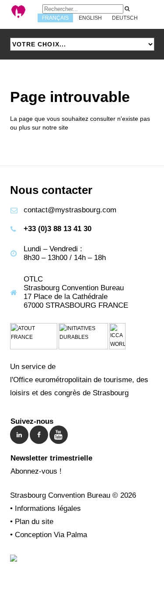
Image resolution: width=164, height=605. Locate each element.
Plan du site (34, 521)
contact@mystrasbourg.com (70, 210)
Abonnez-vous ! (36, 471)
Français (55, 18)
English (90, 18)
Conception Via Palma (51, 535)
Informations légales (48, 508)
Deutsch (125, 18)
